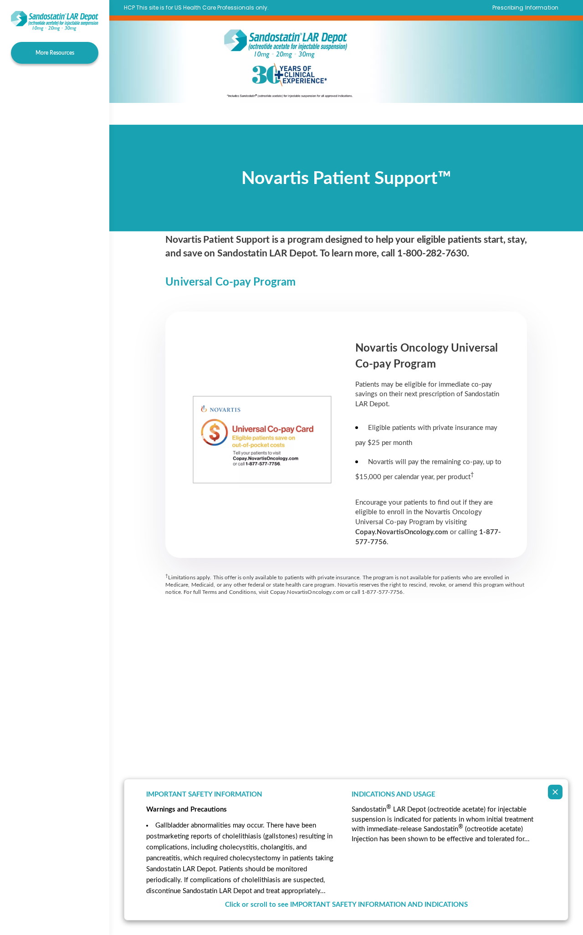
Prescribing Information (525, 8)
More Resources (55, 53)
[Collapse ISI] (555, 792)
